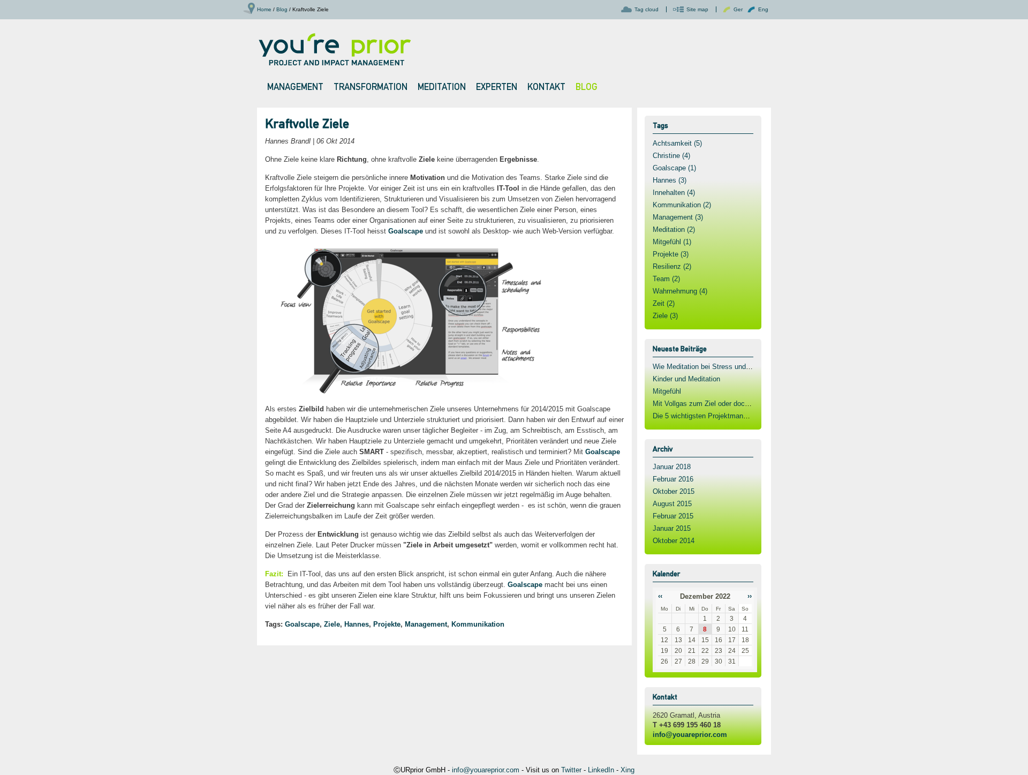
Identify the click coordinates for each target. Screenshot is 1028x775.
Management (426, 624)
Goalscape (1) (674, 168)
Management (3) (678, 217)
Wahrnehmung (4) (680, 291)
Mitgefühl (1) (672, 242)
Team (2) (666, 279)
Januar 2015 (672, 528)
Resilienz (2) (672, 266)
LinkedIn (601, 770)
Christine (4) (671, 156)
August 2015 (672, 504)
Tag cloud (646, 9)
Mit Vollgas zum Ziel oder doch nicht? (711, 404)
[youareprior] (334, 48)
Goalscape (405, 231)
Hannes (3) (669, 180)
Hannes (356, 624)
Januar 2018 (672, 467)
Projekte (386, 624)
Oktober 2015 (673, 491)
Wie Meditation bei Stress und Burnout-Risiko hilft (730, 367)
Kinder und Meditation (686, 379)
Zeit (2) (664, 303)
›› (749, 596)
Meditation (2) (674, 229)
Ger (738, 9)
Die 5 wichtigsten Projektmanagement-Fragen (723, 416)
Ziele (332, 624)
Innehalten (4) (674, 193)
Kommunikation (477, 624)
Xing (627, 770)
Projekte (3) (671, 254)
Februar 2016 (673, 479)
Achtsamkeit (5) (677, 143)
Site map (697, 9)
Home (264, 9)
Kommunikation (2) (682, 205)
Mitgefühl (667, 391)
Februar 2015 (673, 516)
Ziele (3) (665, 316)
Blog (282, 9)
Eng (763, 9)
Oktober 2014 (673, 541)
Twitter (571, 770)
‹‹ (660, 596)
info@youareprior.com (690, 735)
